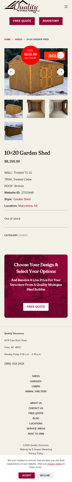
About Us (36, 403)
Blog (36, 418)
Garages (36, 381)
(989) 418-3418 (14, 363)
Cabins (36, 386)
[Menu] (66, 6)
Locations (35, 423)
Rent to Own (36, 434)
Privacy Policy (36, 453)
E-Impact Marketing (42, 449)
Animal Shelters (36, 391)
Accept (26, 475)
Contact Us (36, 408)
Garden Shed (21, 199)
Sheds (23, 235)
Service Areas (36, 428)
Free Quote (36, 306)
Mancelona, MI (28, 205)
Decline (45, 475)
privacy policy (54, 463)
